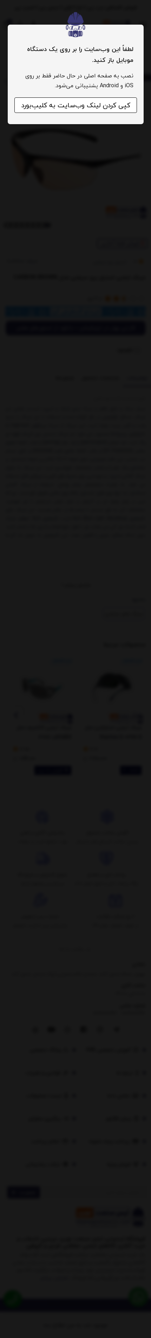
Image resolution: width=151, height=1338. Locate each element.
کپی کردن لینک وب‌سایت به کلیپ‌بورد (75, 105)
